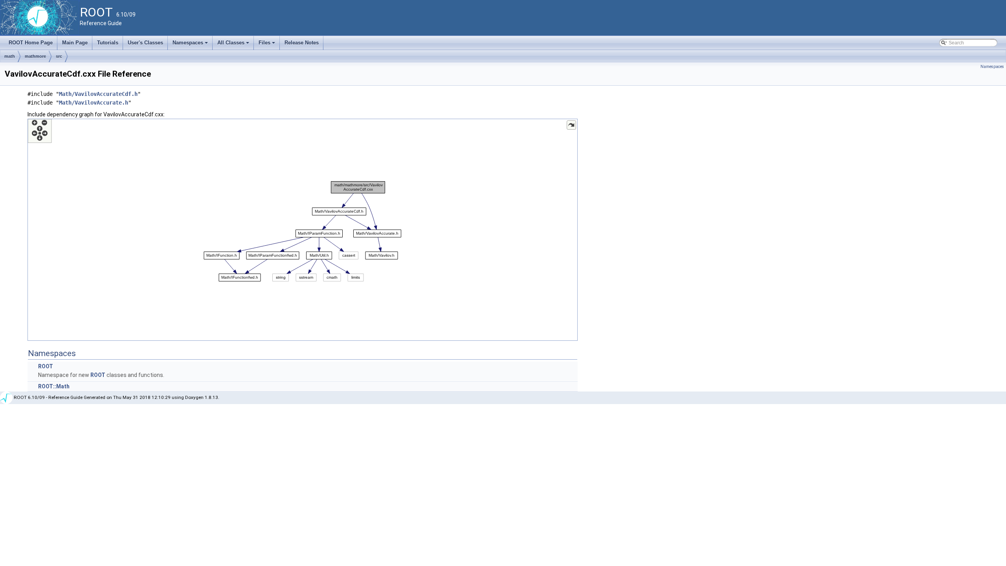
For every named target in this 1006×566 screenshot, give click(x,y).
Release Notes (302, 43)
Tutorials (107, 43)
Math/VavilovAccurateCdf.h (98, 94)
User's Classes (145, 43)
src (59, 56)
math (9, 56)
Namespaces (191, 45)
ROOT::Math (54, 386)
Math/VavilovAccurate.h (93, 102)
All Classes (233, 45)
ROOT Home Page (31, 43)
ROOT (45, 366)
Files (267, 45)
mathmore (35, 56)
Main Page (75, 43)
